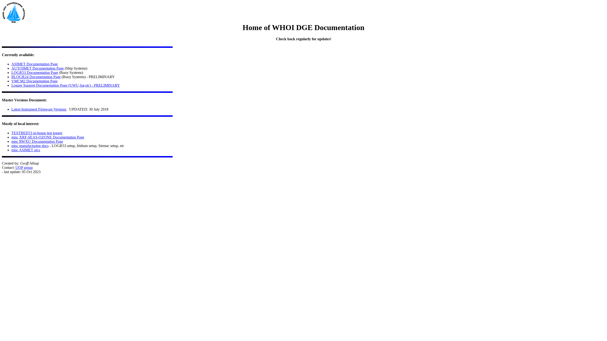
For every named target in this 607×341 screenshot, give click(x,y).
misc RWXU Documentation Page (37, 141)
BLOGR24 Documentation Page (36, 77)
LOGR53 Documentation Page (34, 73)
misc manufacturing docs (30, 146)
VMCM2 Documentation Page (34, 81)
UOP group (24, 168)
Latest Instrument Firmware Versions (38, 109)
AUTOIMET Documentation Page (37, 68)
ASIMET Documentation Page (34, 64)
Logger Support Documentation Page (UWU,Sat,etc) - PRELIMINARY (65, 85)
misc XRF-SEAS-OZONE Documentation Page (47, 137)
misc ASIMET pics (25, 150)
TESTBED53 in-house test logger (36, 133)
